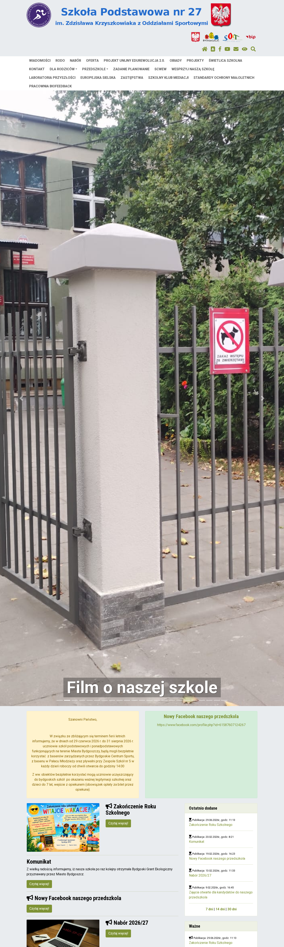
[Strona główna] (204, 49)
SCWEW (160, 69)
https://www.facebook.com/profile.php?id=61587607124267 (201, 725)
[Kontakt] (236, 49)
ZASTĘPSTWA (132, 78)
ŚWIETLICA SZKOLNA (225, 61)
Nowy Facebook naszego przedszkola (217, 858)
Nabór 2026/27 (200, 875)
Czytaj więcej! (118, 823)
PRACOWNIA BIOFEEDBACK (50, 86)
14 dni (220, 909)
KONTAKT (37, 69)
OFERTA (92, 61)
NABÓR (75, 61)
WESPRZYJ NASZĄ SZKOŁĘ (193, 69)
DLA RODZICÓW (62, 69)
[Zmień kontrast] (244, 49)
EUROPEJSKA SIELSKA (98, 78)
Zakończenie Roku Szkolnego (210, 825)
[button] (21, 398)
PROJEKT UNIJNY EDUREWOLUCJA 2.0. (134, 61)
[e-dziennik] (213, 49)
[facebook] (220, 49)
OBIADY (176, 61)
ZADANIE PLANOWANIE (131, 69)
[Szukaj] (253, 49)
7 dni (209, 909)
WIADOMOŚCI (40, 61)
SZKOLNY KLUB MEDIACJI (168, 78)
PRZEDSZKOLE (94, 69)
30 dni (232, 909)
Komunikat (196, 842)
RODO (60, 61)
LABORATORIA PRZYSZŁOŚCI (52, 78)
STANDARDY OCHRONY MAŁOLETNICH (224, 78)
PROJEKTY (195, 61)
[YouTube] (227, 49)
